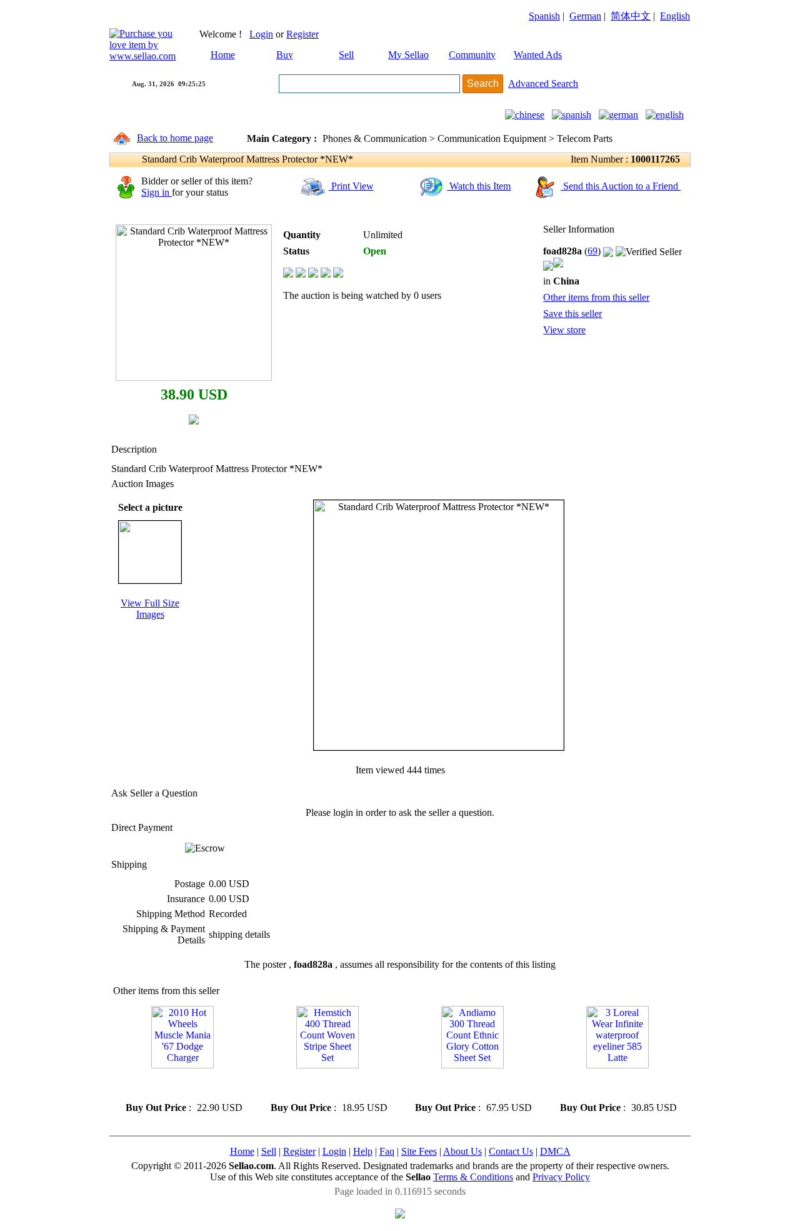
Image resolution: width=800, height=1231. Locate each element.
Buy (284, 54)
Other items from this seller (596, 297)
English (675, 16)
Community (472, 54)
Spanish (544, 16)
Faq (386, 1151)
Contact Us (511, 1151)
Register (302, 34)
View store (564, 329)
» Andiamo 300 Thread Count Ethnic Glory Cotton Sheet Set (471, 1085)
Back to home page (175, 138)
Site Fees (419, 1151)
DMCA (555, 1151)
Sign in (156, 192)
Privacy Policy (561, 1177)
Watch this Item (479, 186)
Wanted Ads (538, 54)
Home (223, 54)
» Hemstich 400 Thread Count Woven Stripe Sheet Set (326, 1085)
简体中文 (631, 16)
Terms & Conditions (473, 1177)
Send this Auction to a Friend (621, 186)
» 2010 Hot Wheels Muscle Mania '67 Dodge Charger (172, 1085)
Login (261, 34)
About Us (462, 1151)
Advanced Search (543, 83)
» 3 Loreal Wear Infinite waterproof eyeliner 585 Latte (614, 1085)
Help (362, 1151)
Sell (346, 54)
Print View (351, 186)
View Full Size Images (150, 609)
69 (593, 251)
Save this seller (572, 313)
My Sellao (408, 54)
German (585, 16)
